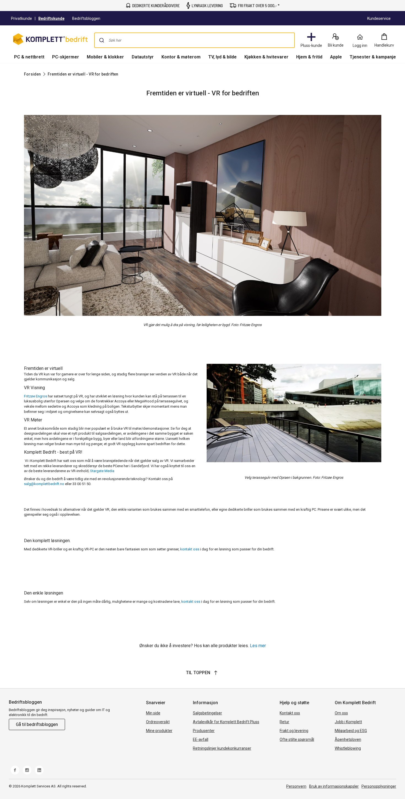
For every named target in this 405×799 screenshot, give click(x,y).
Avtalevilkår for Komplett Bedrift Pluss (226, 722)
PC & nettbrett (29, 57)
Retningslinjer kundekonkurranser (222, 748)
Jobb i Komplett (348, 722)
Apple (336, 57)
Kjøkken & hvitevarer (266, 57)
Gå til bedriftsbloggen (37, 724)
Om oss (341, 713)
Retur (284, 722)
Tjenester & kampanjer (374, 57)
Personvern (296, 786)
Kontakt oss (290, 713)
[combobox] (194, 40)
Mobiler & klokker (105, 57)
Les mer (258, 645)
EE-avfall (200, 739)
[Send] (102, 40)
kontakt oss (189, 549)
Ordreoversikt (158, 722)
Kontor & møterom (181, 57)
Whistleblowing (348, 748)
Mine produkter (159, 730)
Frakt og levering (294, 730)
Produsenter (204, 730)
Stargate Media (102, 471)
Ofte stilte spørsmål (297, 739)
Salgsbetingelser (207, 713)
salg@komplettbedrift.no (44, 484)
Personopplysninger (378, 786)
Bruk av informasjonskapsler (334, 786)
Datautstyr (143, 57)
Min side (153, 713)
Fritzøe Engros (35, 396)
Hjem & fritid (309, 57)
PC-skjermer (65, 57)
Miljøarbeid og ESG (351, 730)
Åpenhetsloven (348, 739)
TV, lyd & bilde (222, 57)
